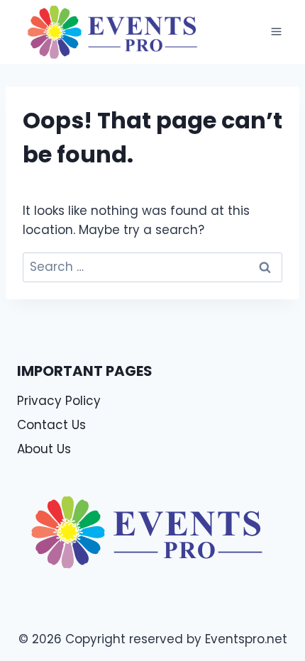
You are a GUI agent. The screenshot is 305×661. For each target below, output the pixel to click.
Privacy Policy (59, 400)
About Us (44, 448)
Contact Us (51, 424)
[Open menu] (276, 32)
